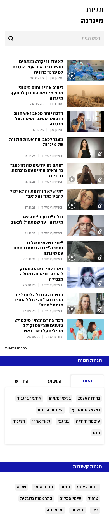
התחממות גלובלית (36, 499)
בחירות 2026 (89, 398)
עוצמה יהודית (88, 421)
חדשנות (77, 510)
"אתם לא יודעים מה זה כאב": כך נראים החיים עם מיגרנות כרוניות (36, 171)
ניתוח (65, 487)
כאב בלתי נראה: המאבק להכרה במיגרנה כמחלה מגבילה (41, 274)
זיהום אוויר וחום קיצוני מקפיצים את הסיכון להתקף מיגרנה (37, 93)
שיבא (21, 487)
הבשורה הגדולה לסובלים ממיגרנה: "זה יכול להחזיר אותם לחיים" (38, 300)
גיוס (96, 433)
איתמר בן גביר (29, 398)
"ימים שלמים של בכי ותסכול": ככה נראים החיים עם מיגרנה (38, 248)
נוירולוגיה (55, 510)
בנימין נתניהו (60, 398)
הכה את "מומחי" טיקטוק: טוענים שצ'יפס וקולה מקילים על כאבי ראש (39, 326)
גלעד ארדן (41, 421)
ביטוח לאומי (87, 487)
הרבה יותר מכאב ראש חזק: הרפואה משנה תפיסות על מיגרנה (38, 119)
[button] (54, 15)
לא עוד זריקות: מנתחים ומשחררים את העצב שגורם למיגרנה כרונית (38, 67)
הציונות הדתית (50, 410)
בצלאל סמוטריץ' (85, 410)
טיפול (93, 499)
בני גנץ (63, 421)
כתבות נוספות (16, 348)
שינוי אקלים (70, 499)
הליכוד (19, 421)
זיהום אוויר (43, 487)
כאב (94, 510)
